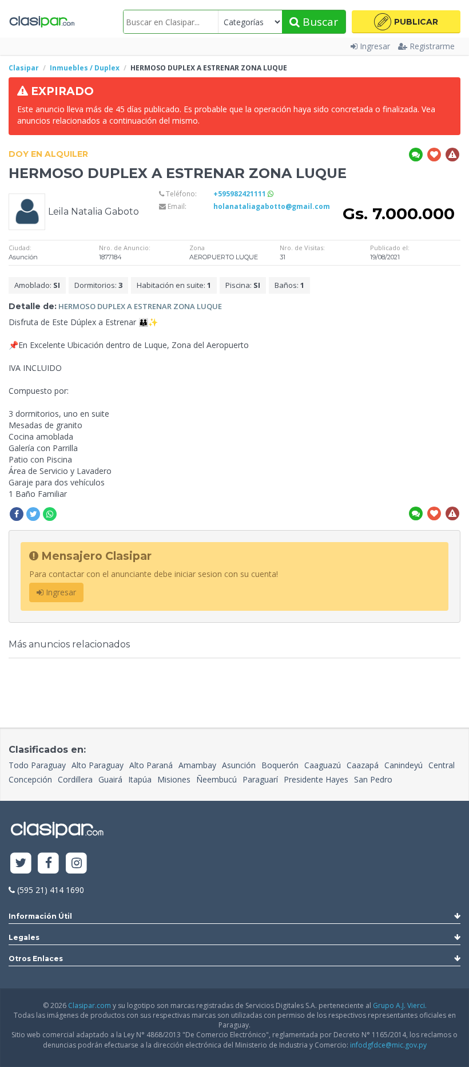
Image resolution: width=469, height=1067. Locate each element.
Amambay (197, 765)
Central (441, 765)
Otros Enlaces (36, 958)
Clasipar (24, 68)
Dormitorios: (98, 285)
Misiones (173, 779)
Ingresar (375, 46)
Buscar (319, 21)
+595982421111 (240, 194)
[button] (406, 21)
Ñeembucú (216, 779)
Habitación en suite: (174, 285)
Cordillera (75, 779)
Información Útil (40, 916)
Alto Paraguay (97, 765)
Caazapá (363, 765)
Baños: (289, 285)
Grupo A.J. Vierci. (400, 1005)
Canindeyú (403, 765)
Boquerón (280, 765)
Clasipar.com (89, 1005)
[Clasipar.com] (41, 21)
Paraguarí (260, 779)
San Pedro (373, 779)
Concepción (30, 779)
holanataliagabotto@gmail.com (271, 206)
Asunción (239, 765)
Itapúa (140, 779)
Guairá (110, 779)
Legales (24, 937)
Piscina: (242, 285)
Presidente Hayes (316, 779)
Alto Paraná (151, 765)
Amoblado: (37, 285)
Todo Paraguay (37, 765)
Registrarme (432, 46)
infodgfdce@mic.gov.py (388, 1045)
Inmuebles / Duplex (85, 68)
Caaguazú (322, 765)
